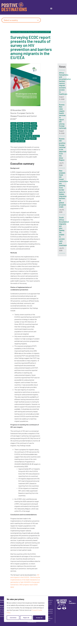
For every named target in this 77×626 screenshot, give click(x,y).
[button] (51, 8)
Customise (13, 617)
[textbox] (21, 20)
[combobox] (21, 20)
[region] (26, 609)
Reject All (26, 617)
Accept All (39, 617)
